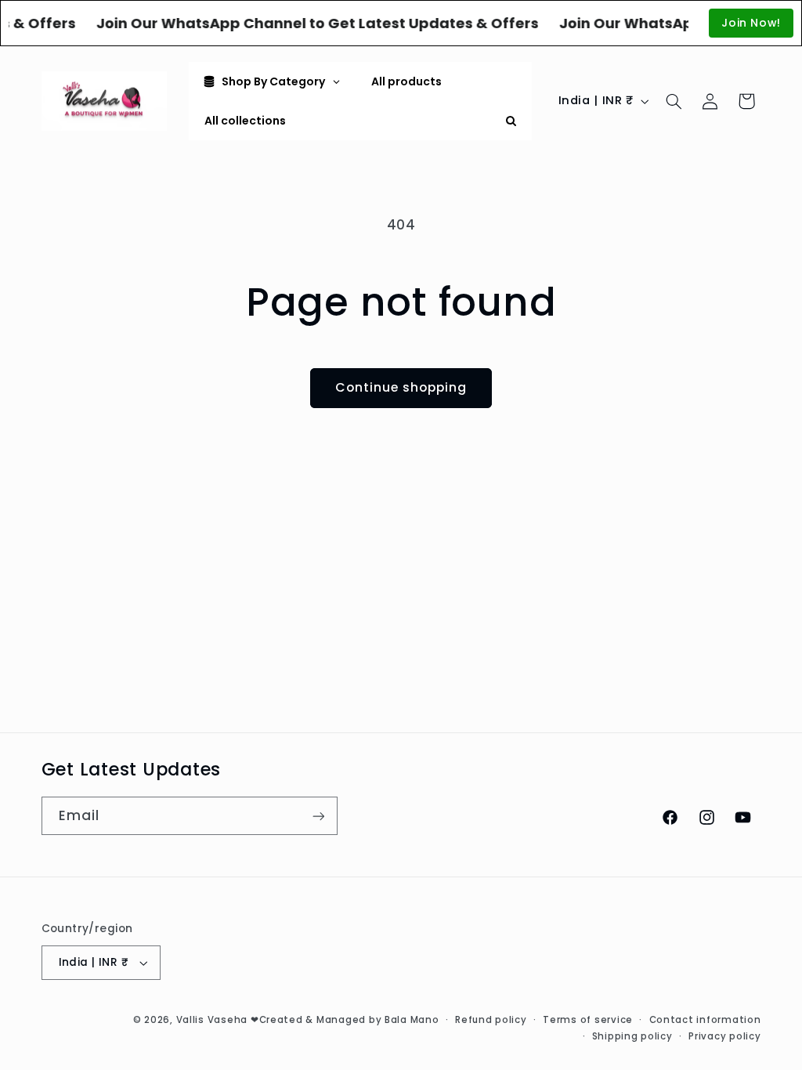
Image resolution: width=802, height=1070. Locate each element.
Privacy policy (724, 1036)
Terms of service (588, 1020)
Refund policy (491, 1020)
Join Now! (751, 23)
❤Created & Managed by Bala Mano (345, 1020)
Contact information (705, 1020)
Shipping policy (632, 1036)
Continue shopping (401, 387)
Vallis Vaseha (212, 1020)
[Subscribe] (318, 816)
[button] (674, 101)
